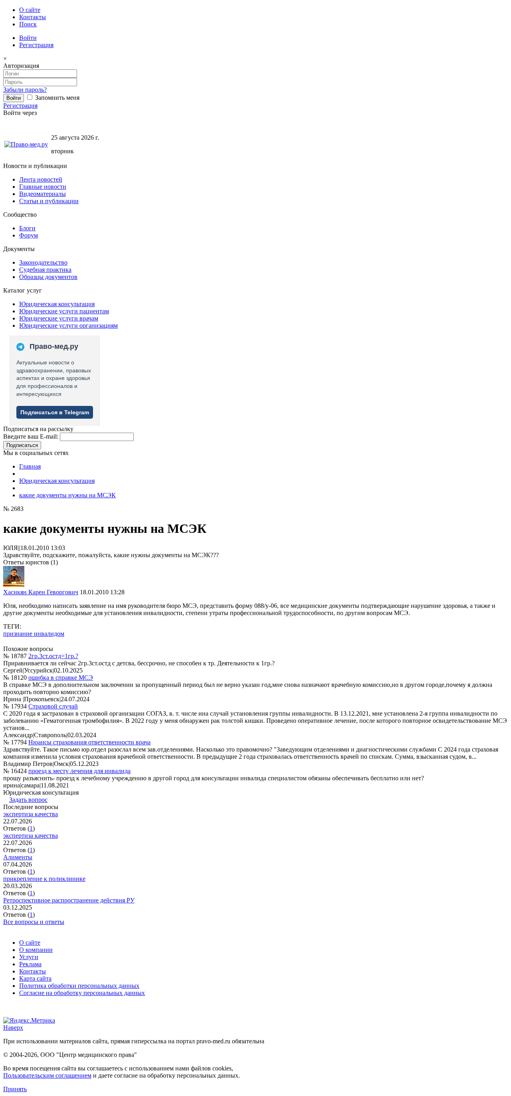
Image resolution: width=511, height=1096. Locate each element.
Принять (15, 1089)
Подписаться (22, 445)
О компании (36, 949)
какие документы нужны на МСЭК (67, 495)
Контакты (32, 17)
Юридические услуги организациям (68, 325)
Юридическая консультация (57, 304)
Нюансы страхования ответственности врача (89, 742)
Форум (28, 235)
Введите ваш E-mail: (30, 436)
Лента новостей (40, 179)
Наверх (13, 1027)
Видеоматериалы (42, 193)
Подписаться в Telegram (54, 412)
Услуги (28, 957)
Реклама (30, 964)
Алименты (17, 857)
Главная (30, 466)
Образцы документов (48, 276)
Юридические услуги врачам (58, 318)
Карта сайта (35, 978)
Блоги (27, 228)
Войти (28, 37)
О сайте (29, 9)
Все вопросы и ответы (33, 921)
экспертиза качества (30, 814)
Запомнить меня (56, 97)
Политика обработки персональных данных (79, 985)
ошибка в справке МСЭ (60, 677)
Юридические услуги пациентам (64, 311)
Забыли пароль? (25, 89)
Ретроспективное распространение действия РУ (69, 900)
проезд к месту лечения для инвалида (79, 771)
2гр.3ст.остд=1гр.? (53, 656)
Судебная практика (45, 269)
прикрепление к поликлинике (44, 878)
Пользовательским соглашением (47, 1075)
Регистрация (36, 45)
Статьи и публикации (49, 201)
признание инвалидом (33, 633)
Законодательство (43, 262)
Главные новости (42, 186)
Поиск (28, 24)
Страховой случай (53, 706)
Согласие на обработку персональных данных (82, 992)
